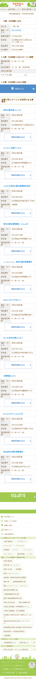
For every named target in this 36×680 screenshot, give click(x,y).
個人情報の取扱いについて (21, 669)
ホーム (3, 9)
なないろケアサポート (12, 300)
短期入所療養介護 (24, 602)
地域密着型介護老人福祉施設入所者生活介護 (18, 627)
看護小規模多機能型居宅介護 (13, 598)
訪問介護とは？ (24, 642)
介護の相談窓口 (9, 534)
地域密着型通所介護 (19, 581)
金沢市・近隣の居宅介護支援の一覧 (18, 495)
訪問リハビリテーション (11, 573)
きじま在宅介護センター (13, 338)
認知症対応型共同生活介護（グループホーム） (17, 622)
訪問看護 (6, 550)
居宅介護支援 (26, 9)
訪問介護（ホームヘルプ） (12, 565)
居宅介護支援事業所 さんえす (15, 224)
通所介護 (6, 581)
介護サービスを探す (10, 521)
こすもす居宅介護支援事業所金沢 (16, 186)
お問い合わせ (19, 665)
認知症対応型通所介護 (11, 590)
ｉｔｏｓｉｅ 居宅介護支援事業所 (17, 262)
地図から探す (8, 525)
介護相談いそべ (9, 376)
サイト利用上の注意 (8, 672)
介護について (8, 530)
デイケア (15, 550)
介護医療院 (7, 635)
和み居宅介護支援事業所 (13, 452)
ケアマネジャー (22, 541)
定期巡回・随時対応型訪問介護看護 (15, 577)
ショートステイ (27, 550)
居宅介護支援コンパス (12, 110)
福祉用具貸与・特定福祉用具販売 (14, 631)
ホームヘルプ (8, 545)
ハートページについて (17, 662)
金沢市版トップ (13, 9)
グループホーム (8, 554)
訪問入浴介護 (8, 569)
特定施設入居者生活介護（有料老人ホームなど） (18, 616)
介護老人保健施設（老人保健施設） (15, 610)
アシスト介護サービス (12, 148)
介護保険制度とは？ (10, 642)
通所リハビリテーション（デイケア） (15, 586)
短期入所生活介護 (9, 602)
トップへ (32, 665)
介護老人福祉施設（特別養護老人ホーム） (17, 606)
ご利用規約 (5, 669)
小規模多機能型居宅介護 (11, 594)
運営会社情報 (23, 672)
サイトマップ (6, 665)
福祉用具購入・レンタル (24, 554)
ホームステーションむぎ (13, 414)
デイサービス (20, 545)
